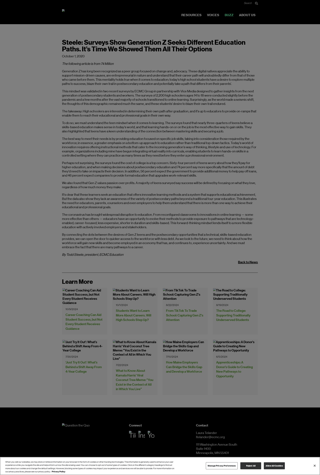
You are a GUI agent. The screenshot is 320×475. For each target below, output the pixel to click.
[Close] (314, 465)
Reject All (251, 465)
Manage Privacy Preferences (222, 465)
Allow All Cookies (274, 465)
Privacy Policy (58, 471)
